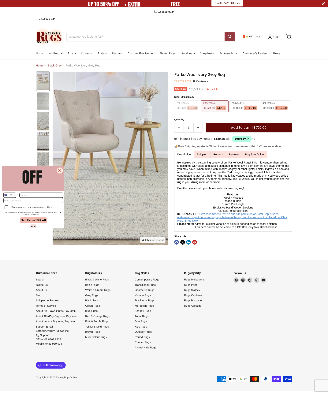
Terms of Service (46, 305)
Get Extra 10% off (33, 220)
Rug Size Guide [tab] (254, 154)
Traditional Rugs (144, 300)
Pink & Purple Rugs (96, 321)
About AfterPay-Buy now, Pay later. (56, 316)
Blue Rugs (91, 310)
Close (33, 226)
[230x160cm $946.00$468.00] (187, 112)
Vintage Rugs (143, 295)
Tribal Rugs (141, 316)
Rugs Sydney (192, 289)
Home (39, 53)
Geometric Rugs (144, 289)
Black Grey (55, 65)
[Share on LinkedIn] (188, 242)
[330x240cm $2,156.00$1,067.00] (244, 112)
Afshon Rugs (168, 53)
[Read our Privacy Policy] (60, 213)
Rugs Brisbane (193, 300)
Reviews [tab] (234, 154)
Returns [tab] (218, 154)
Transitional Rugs (145, 284)
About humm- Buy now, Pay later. (56, 321)
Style (101, 53)
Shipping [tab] (202, 154)
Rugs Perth (191, 284)
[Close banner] (323, 4)
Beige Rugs (92, 284)
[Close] (59, 170)
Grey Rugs (91, 295)
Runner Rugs (143, 342)
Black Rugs (92, 300)
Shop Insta (207, 53)
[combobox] (9, 195)
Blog (38, 295)
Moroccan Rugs (144, 305)
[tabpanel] (233, 195)
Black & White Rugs (97, 279)
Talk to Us (42, 284)
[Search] (230, 36)
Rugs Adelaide (192, 305)
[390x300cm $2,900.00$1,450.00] (275, 112)
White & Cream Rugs (97, 289)
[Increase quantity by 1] (198, 128)
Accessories (227, 53)
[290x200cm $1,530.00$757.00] (215, 112)
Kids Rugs (141, 326)
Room (116, 53)
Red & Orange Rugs (97, 316)
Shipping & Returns (47, 300)
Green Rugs (92, 305)
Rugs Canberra (193, 295)
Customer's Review (255, 53)
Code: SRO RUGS (227, 4)
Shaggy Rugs (143, 310)
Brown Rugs (92, 331)
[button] (275, 36)
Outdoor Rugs (143, 331)
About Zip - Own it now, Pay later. (56, 310)
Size (71, 53)
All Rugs (55, 53)
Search (40, 279)
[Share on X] (182, 242)
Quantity (179, 119)
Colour (86, 53)
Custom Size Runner (141, 53)
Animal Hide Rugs (145, 347)
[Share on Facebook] (176, 242)
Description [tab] (184, 154)
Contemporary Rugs (147, 279)
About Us (41, 289)
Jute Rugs (141, 321)
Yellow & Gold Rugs (97, 326)
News (276, 53)
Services (187, 53)
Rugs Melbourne (194, 279)
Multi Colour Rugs (96, 337)
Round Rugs (142, 337)
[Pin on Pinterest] (194, 242)
